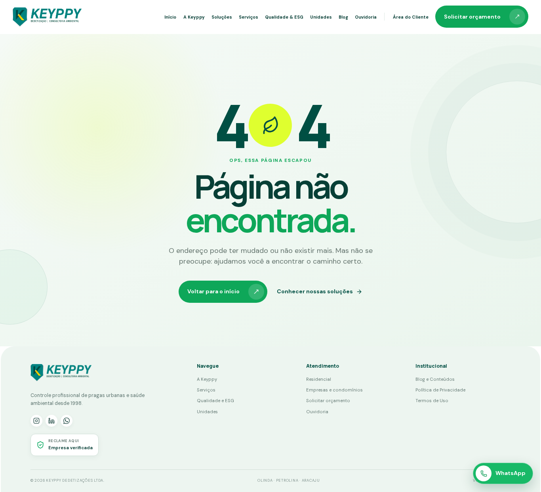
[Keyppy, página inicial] (47, 17)
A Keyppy (194, 17)
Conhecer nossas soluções (315, 291)
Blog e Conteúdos (435, 379)
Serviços (248, 17)
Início (170, 17)
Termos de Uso (431, 400)
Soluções (221, 17)
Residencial (318, 379)
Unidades (321, 17)
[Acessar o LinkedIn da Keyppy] (51, 421)
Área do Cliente (411, 17)
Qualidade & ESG (284, 17)
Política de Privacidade (440, 390)
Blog (343, 17)
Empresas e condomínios (334, 390)
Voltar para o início (213, 291)
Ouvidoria (366, 17)
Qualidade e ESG (215, 400)
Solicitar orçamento (472, 16)
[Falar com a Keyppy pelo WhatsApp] (66, 421)
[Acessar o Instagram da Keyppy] (36, 421)
